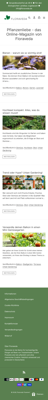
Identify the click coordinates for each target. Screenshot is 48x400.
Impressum (9, 317)
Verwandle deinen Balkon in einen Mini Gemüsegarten (21, 228)
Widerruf (8, 336)
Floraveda (20, 392)
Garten (32, 88)
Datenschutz (10, 311)
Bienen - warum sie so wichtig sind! (22, 53)
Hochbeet (28, 148)
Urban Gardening (36, 205)
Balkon (19, 88)
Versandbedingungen (13, 330)
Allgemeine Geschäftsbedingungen (19, 299)
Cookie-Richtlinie (12, 305)
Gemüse (19, 148)
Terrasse (37, 264)
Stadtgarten (28, 264)
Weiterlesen (9, 94)
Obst (35, 148)
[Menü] (44, 17)
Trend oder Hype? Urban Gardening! (23, 172)
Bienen (26, 88)
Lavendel (40, 88)
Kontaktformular (11, 324)
